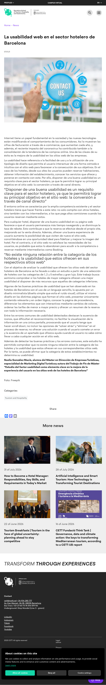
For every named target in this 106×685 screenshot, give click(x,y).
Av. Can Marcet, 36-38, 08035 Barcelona (22, 603)
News (16, 25)
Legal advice (58, 641)
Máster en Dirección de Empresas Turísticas (72, 360)
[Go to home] (25, 12)
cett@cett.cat (10, 600)
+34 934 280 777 (24, 600)
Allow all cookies (20, 673)
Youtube (8, 629)
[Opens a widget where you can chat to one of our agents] (95, 680)
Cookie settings (84, 673)
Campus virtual (55, 3)
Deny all (51, 673)
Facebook (8, 626)
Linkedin (8, 617)
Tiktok (7, 623)
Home (7, 25)
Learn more (10, 665)
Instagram (8, 620)
